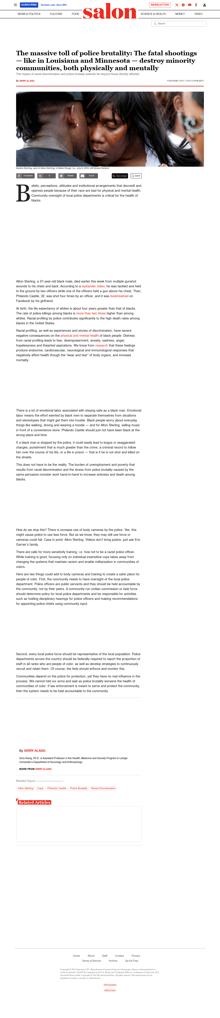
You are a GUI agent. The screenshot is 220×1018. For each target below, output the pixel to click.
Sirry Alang (26, 81)
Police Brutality (78, 788)
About (91, 956)
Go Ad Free (131, 961)
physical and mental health (80, 336)
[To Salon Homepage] (110, 11)
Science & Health (153, 14)
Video (198, 14)
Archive (113, 961)
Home (76, 956)
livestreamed (119, 296)
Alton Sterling (25, 788)
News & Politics (29, 14)
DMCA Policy (110, 990)
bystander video (93, 286)
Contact (119, 956)
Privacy (136, 956)
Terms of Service (91, 961)
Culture (56, 14)
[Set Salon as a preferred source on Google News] (120, 175)
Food (75, 14)
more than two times (91, 313)
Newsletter (160, 5)
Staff (104, 956)
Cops (40, 788)
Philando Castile (56, 788)
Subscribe (29, 5)
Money (180, 14)
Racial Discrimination (103, 788)
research (101, 345)
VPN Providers (110, 985)
